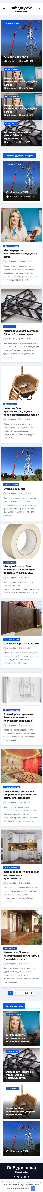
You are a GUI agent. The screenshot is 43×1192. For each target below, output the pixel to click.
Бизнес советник (12, 23)
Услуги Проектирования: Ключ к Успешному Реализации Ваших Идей (18, 717)
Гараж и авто (10, 123)
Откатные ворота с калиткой (21, 643)
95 (26, 993)
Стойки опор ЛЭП (16, 56)
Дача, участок (10, 404)
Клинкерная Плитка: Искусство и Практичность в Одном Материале (21, 955)
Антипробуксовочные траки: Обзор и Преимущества (17, 135)
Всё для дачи (21, 8)
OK (33, 1188)
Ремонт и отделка (12, 787)
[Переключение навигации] (4, 9)
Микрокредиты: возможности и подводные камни (21, 81)
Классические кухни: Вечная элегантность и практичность (21, 875)
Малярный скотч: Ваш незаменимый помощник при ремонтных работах (19, 569)
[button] (39, 42)
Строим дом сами (12, 639)
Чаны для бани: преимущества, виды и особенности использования (21, 411)
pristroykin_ (12, 61)
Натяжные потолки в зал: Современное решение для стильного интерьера (20, 794)
